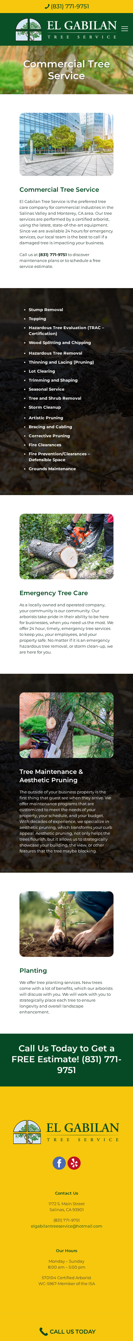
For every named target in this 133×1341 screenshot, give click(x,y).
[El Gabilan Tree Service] (66, 29)
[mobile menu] (124, 25)
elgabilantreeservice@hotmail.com (66, 1226)
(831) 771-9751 (70, 6)
